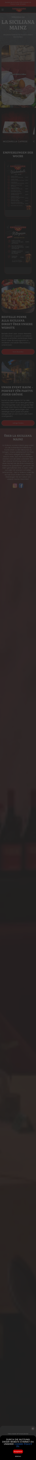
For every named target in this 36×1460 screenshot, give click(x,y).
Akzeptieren (18, 1452)
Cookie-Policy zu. (23, 1445)
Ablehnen (18, 1456)
